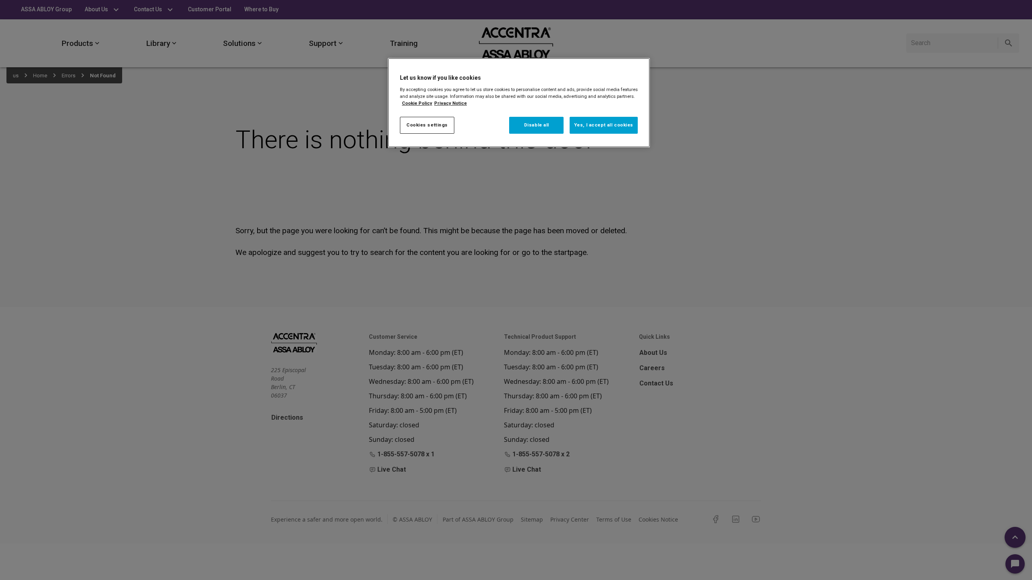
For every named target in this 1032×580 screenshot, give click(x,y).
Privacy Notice (450, 103)
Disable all (536, 125)
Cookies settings (427, 125)
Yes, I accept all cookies (603, 125)
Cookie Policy (417, 103)
